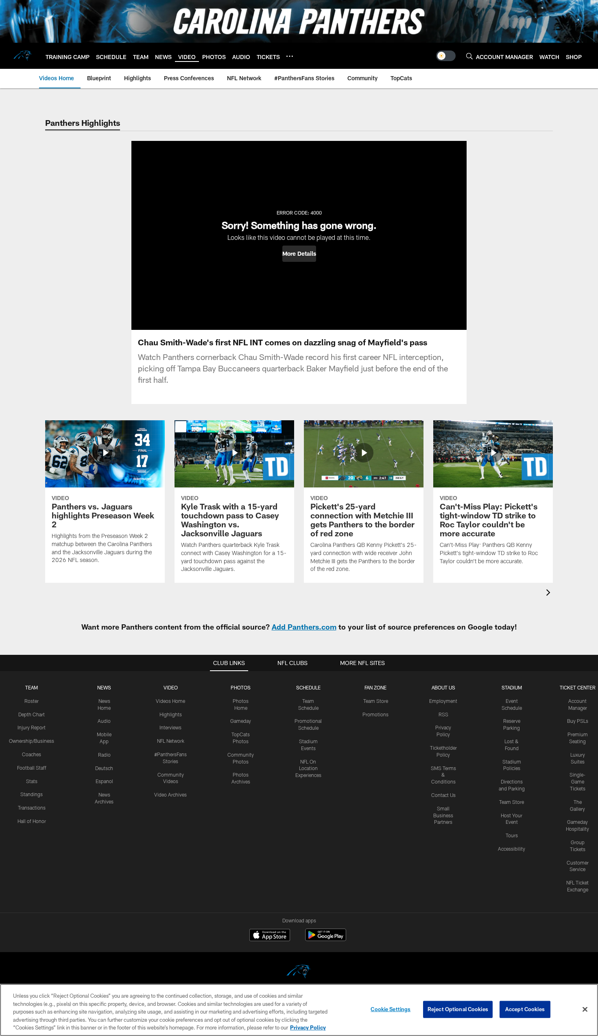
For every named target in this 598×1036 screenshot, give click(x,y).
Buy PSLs (577, 721)
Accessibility (511, 849)
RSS (443, 714)
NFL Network (170, 741)
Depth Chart (31, 714)
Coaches (31, 754)
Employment (443, 701)
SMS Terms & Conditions (443, 775)
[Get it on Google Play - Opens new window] (325, 939)
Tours (512, 835)
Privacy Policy (308, 1027)
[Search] (469, 55)
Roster (31, 701)
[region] (299, 1010)
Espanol (104, 781)
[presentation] (549, 593)
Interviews (170, 727)
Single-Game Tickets (577, 781)
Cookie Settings (390, 1009)
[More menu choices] (289, 56)
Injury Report (31, 727)
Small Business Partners (443, 815)
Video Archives (170, 794)
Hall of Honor (31, 821)
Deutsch (104, 768)
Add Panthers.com (304, 626)
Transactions (32, 807)
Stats (31, 781)
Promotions (375, 714)
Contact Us (443, 795)
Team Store (375, 701)
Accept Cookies (525, 1009)
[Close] (585, 1009)
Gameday (240, 721)
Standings (31, 794)
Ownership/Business (31, 741)
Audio (104, 721)
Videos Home (170, 701)
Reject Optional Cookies (458, 1009)
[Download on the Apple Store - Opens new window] (269, 936)
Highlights (170, 714)
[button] (299, 254)
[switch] (446, 55)
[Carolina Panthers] (299, 973)
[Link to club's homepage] (23, 56)
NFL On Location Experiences (308, 768)
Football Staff (31, 767)
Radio (104, 754)
